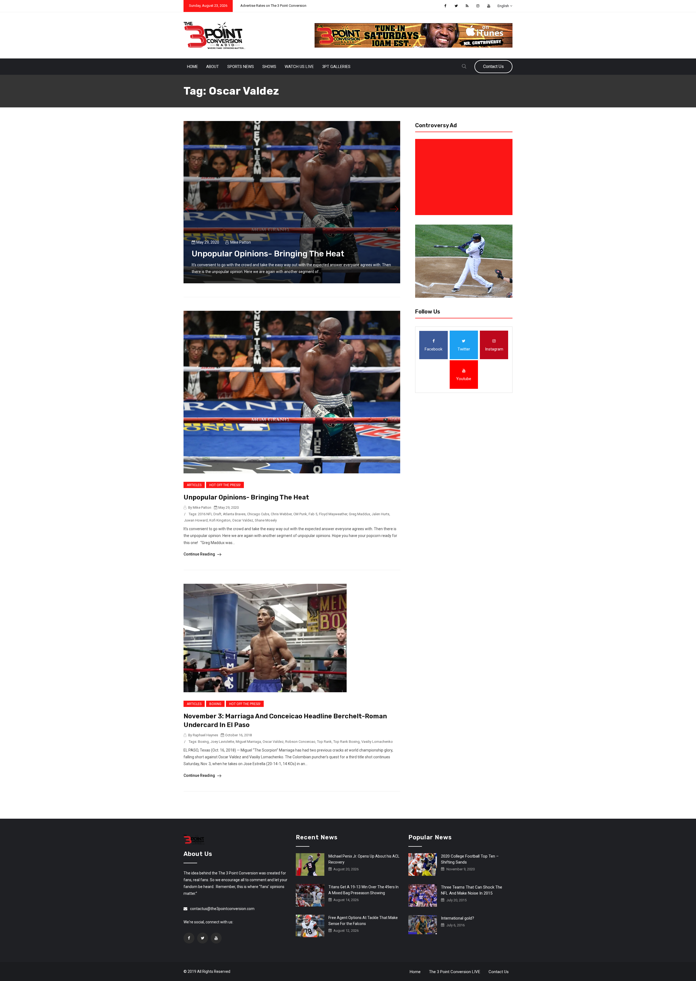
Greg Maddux (359, 514)
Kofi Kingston (220, 520)
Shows (269, 66)
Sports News (240, 66)
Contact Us (493, 66)
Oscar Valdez (242, 520)
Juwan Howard (196, 520)
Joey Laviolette (222, 742)
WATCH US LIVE (299, 66)
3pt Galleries (336, 66)
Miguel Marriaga (248, 742)
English (503, 6)
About (212, 66)
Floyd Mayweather (333, 514)
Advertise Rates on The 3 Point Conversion (273, 6)
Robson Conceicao (300, 742)
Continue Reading (200, 554)
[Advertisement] (465, 177)
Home (192, 66)
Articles (194, 485)
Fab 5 (313, 514)
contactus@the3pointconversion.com (222, 909)
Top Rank (324, 742)
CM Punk (300, 514)
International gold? (457, 918)
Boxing (215, 704)
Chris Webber (281, 514)
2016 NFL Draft (209, 514)
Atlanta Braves (234, 514)
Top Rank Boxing (346, 742)
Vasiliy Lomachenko (377, 742)
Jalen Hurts (380, 514)
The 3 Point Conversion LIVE (454, 971)
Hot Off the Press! (225, 485)
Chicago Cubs (258, 514)
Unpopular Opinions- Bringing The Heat (268, 254)
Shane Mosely (266, 520)
